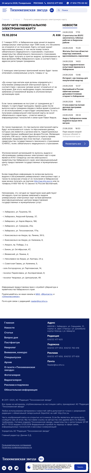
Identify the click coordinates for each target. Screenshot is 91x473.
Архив (8, 362)
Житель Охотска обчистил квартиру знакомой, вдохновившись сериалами (76, 53)
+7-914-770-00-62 (78, 3)
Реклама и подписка (16, 384)
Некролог (10, 347)
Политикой (58, 469)
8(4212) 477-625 (55, 339)
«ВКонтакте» (47, 294)
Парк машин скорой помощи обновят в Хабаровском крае (72, 134)
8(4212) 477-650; (55, 356)
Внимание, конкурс (15, 352)
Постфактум (12, 342)
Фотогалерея (12, 375)
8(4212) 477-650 (55, 3)
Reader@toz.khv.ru (55, 365)
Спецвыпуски (12, 357)
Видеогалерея (12, 379)
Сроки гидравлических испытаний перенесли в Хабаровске (74, 66)
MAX (38, 294)
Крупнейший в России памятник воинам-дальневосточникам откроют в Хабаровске (73, 92)
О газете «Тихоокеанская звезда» (19, 368)
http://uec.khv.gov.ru (43, 181)
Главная (5, 19)
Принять (80, 467)
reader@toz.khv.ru (39, 301)
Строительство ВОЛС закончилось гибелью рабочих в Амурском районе (73, 39)
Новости (9, 327)
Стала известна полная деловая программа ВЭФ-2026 (73, 107)
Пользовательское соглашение (16, 445)
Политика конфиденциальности (17, 447)
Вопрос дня (11, 337)
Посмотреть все (77, 144)
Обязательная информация (20, 389)
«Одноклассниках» (11, 296)
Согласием (48, 469)
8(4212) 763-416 (71, 348)
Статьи (16, 19)
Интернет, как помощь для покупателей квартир (75, 79)
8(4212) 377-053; (55, 348)
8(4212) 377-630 (71, 356)
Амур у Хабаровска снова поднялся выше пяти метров (75, 120)
